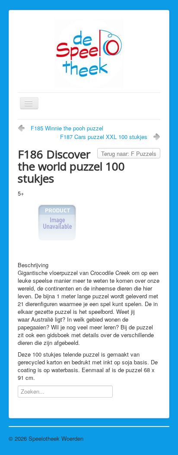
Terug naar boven (147, 438)
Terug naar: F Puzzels (128, 153)
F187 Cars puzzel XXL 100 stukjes (103, 137)
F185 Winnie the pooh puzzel (67, 128)
